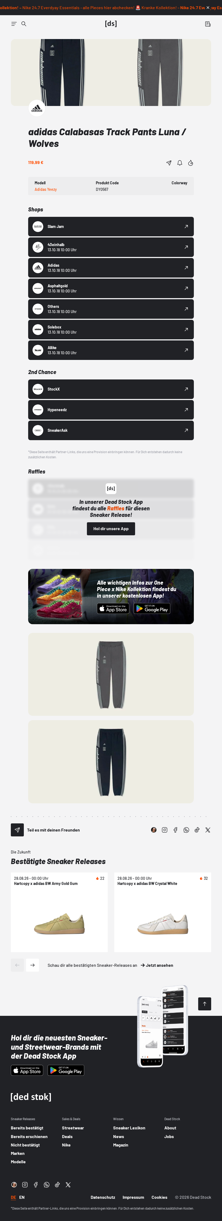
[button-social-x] (208, 830)
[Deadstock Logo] (111, 24)
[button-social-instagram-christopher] (154, 830)
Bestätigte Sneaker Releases (58, 861)
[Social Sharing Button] (17, 829)
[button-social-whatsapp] (186, 830)
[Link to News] (24, 24)
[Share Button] (169, 163)
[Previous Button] (17, 965)
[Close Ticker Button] (208, 7)
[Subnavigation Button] (14, 24)
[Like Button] (190, 163)
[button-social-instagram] (164, 830)
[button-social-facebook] (175, 830)
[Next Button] (32, 965)
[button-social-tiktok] (197, 830)
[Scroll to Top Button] (204, 1003)
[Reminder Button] (180, 163)
